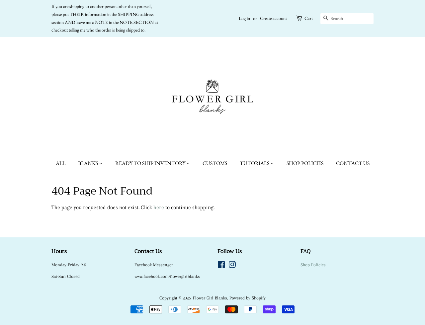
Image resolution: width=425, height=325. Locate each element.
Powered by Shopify (247, 297)
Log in (244, 18)
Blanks (88, 163)
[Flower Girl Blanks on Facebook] (221, 266)
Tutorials (255, 163)
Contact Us (353, 163)
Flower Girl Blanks (210, 297)
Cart (308, 18)
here (158, 207)
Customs (215, 163)
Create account (273, 18)
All (60, 163)
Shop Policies (305, 163)
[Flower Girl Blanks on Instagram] (232, 266)
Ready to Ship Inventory (150, 163)
